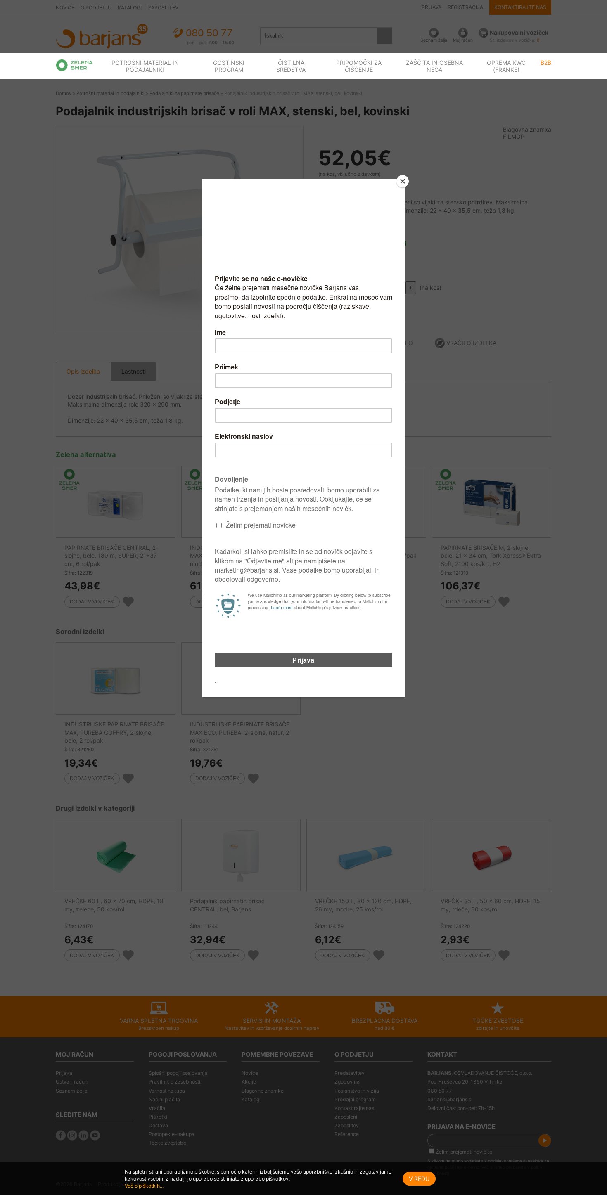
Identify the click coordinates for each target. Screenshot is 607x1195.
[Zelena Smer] (74, 65)
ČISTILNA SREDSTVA (291, 66)
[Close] (402, 181)
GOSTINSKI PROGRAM (228, 66)
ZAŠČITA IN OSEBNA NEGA (434, 66)
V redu (419, 1178)
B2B (546, 62)
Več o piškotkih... (144, 1186)
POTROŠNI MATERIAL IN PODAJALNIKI (145, 66)
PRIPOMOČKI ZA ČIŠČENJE (359, 66)
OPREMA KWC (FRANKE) (506, 66)
